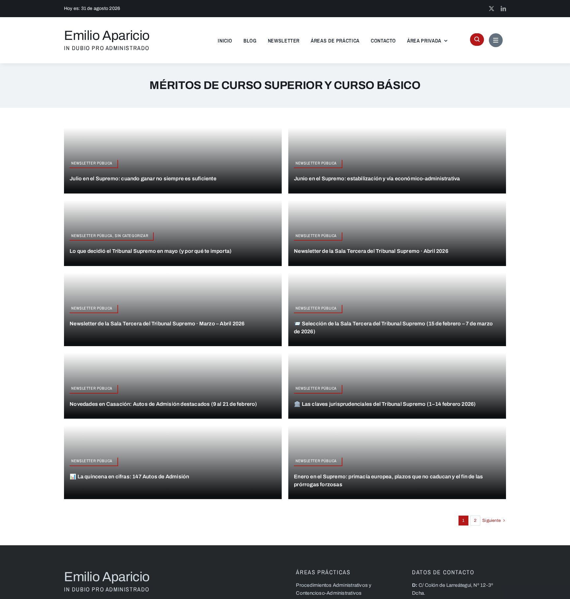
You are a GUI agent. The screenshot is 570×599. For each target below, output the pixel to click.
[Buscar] (477, 39)
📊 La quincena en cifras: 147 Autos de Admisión (129, 476)
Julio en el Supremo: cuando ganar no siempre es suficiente (143, 178)
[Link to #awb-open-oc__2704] (496, 40)
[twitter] (491, 8)
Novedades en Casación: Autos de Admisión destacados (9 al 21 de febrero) (163, 404)
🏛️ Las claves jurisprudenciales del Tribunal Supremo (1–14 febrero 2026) (385, 404)
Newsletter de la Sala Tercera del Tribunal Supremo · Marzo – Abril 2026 (157, 323)
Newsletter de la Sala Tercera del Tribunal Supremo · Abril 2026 (371, 251)
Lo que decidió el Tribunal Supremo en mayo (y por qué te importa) (151, 251)
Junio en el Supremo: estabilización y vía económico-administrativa (377, 178)
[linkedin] (503, 8)
